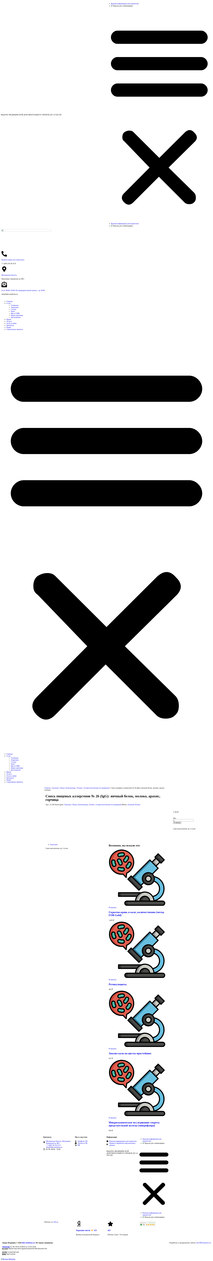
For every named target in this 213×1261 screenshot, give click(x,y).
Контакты (10, 325)
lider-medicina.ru (28, 1243)
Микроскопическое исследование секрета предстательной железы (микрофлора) (134, 1124)
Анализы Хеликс (133, 805)
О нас (8, 303)
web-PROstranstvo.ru (203, 1243)
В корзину (177, 823)
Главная (9, 301)
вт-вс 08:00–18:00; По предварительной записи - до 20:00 (23, 290)
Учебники (15, 305)
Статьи (13, 309)
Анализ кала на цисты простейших (130, 1053)
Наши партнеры (17, 315)
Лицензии (15, 307)
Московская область (9, 275)
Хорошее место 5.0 (86, 1230)
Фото (13, 311)
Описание (54, 844)
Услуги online (11, 323)
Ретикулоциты (118, 984)
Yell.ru (55, 1222)
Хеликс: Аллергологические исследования (93, 788)
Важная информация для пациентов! (125, 4)
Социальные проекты (14, 329)
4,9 (109, 1230)
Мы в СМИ (15, 313)
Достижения (15, 317)
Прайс (8, 327)
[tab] (78, 845)
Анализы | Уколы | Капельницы (64, 788)
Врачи (8, 319)
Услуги (9, 321)
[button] (159, 115)
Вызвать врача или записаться (12, 260)
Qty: (174, 818)
